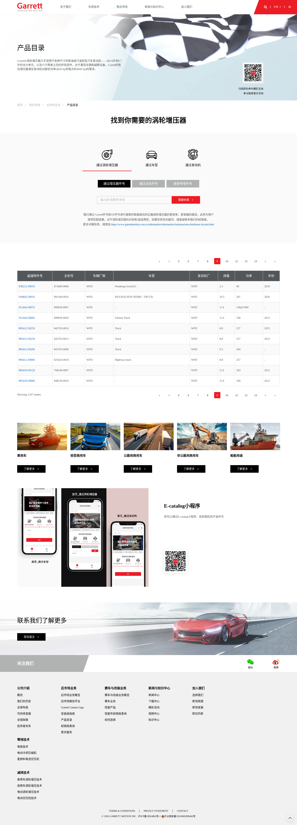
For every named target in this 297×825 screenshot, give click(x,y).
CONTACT (182, 811)
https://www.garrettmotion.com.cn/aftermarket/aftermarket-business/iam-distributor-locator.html (162, 224)
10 (227, 261)
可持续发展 (24, 713)
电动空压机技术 (26, 798)
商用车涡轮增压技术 (29, 785)
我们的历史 (24, 701)
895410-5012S (27, 370)
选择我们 (197, 695)
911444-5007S (27, 307)
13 (255, 261)
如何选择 (110, 719)
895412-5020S (27, 349)
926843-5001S (27, 296)
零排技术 (23, 739)
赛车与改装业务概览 (117, 695)
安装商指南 (68, 713)
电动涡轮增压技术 (28, 791)
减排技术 (23, 772)
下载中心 (154, 701)
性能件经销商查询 (116, 713)
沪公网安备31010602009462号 (179, 816)
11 (236, 261)
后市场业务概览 (70, 695)
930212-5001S (27, 286)
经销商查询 (68, 726)
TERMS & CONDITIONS (122, 811)
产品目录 (72, 105)
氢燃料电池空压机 (28, 759)
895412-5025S (27, 328)
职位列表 (197, 713)
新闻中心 (154, 695)
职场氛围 (197, 701)
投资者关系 (24, 726)
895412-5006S (27, 359)
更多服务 (66, 732)
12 (246, 261)
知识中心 (154, 719)
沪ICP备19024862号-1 (149, 816)
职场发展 (197, 707)
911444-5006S (27, 317)
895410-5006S (27, 380)
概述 (20, 695)
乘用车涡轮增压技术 (29, 779)
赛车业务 (110, 701)
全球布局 (22, 707)
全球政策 (22, 719)
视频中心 (154, 713)
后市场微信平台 (70, 701)
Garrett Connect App (72, 707)
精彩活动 (154, 707)
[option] (42, 448)
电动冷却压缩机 (26, 752)
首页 (20, 105)
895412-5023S (27, 338)
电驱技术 (22, 746)
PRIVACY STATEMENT (156, 811)
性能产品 (110, 707)
